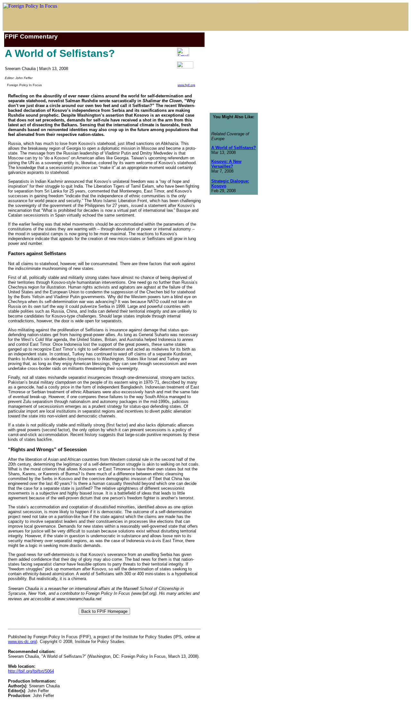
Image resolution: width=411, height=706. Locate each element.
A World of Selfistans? (233, 147)
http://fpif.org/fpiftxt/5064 (31, 671)
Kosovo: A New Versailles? (226, 164)
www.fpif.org (186, 85)
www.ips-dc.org (22, 641)
